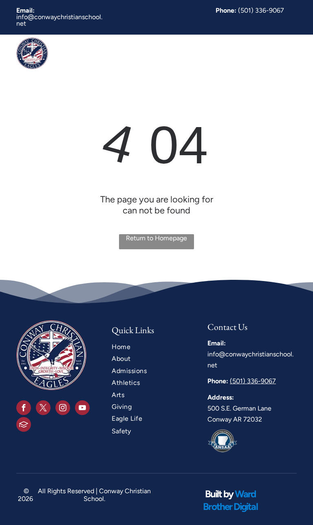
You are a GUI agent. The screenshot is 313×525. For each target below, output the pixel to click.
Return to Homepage (156, 238)
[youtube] (82, 408)
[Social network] (23, 425)
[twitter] (43, 408)
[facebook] (23, 408)
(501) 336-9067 (261, 10)
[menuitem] (109, 53)
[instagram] (62, 408)
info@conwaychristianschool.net (59, 20)
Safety (121, 431)
